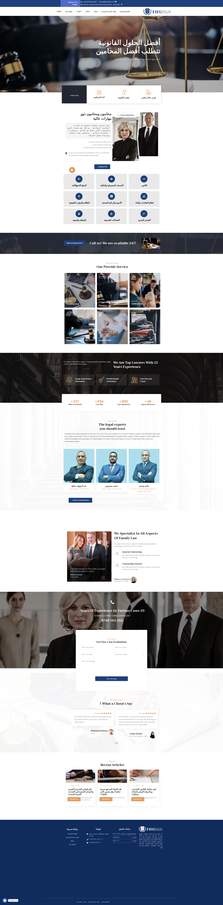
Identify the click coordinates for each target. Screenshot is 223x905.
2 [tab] (114, 743)
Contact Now (74, 95)
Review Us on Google (72, 3)
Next (159, 520)
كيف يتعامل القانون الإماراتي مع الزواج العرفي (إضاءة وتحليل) (144, 792)
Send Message (112, 679)
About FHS (103, 167)
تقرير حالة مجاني (148, 97)
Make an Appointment (75, 243)
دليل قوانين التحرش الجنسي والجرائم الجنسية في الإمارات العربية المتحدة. (80, 792)
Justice (103, 335)
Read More (138, 799)
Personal (137, 298)
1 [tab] (117, 743)
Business (104, 298)
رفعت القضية (124, 97)
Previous (60, 520)
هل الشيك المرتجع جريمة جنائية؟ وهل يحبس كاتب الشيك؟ (110, 792)
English (59, 11)
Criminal (72, 298)
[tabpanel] (138, 722)
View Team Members (81, 500)
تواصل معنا (69, 11)
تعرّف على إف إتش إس (108, 11)
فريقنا (96, 11)
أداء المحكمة (99, 97)
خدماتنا (88, 11)
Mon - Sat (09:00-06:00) (87, 2)
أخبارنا (79, 11)
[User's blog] (157, 11)
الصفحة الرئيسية (125, 11)
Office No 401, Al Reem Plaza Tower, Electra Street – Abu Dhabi (100, 4)
